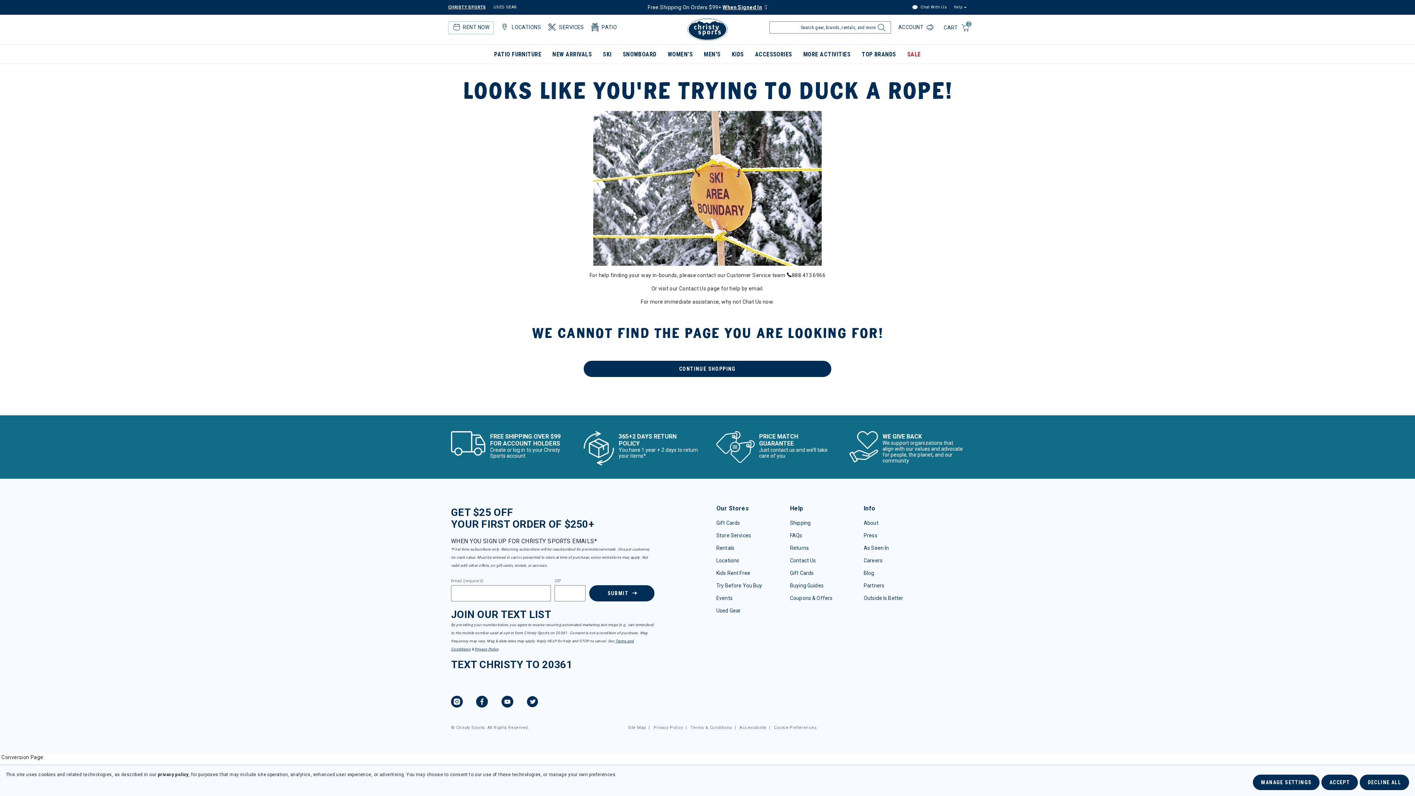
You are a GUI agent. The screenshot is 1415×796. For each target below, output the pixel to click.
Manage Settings (1286, 782)
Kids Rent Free (733, 573)
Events (724, 598)
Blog (869, 573)
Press (870, 535)
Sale (914, 54)
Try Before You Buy (739, 586)
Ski (607, 54)
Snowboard (640, 54)
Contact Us (803, 560)
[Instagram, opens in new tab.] (457, 703)
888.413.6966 (808, 275)
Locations (727, 560)
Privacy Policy (486, 649)
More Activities (826, 54)
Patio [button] (609, 27)
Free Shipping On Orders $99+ (705, 7)
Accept (1340, 782)
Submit (618, 593)
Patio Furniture (517, 54)
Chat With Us (933, 7)
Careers (873, 560)
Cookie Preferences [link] (795, 727)
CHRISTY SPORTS (467, 7)
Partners (874, 586)
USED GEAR (505, 7)
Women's (680, 54)
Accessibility (753, 727)
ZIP (558, 581)
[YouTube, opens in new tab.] (507, 703)
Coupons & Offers (811, 598)
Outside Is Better (883, 598)
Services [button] (571, 27)
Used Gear (728, 611)
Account (911, 27)
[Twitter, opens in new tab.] (532, 703)
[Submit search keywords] (880, 29)
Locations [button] (526, 27)
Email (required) (467, 581)
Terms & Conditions (711, 727)
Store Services (733, 535)
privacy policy (173, 774)
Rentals (725, 548)
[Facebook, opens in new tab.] (482, 703)
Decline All (1384, 782)
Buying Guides (807, 586)
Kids (738, 54)
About (871, 523)
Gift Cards (728, 523)
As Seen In (876, 548)
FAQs (796, 535)
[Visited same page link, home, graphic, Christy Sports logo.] (707, 29)
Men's (712, 54)
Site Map (637, 727)
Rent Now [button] (476, 27)
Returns (799, 548)
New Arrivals (572, 54)
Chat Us (752, 302)
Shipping (800, 523)
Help (958, 7)
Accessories (773, 54)
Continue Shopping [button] (707, 369)
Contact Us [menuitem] (692, 288)
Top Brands (879, 54)
